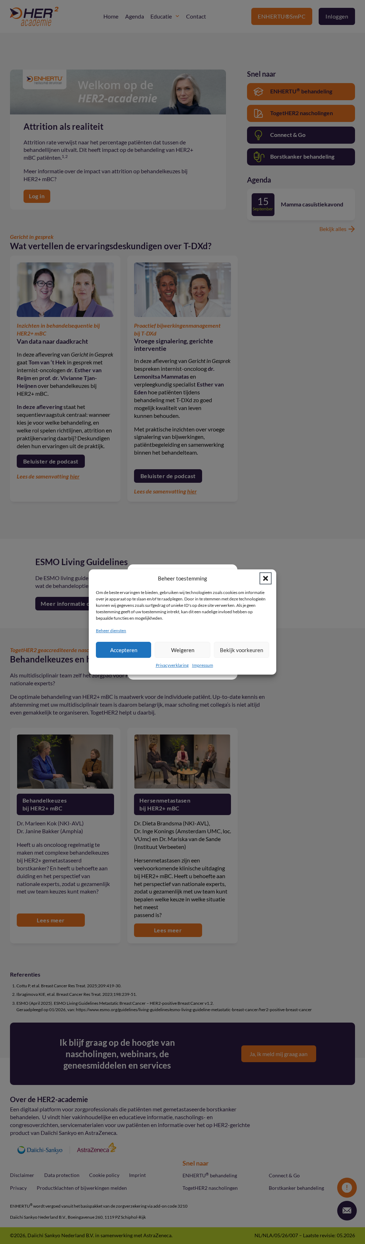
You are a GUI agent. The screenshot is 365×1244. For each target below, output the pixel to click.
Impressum (202, 665)
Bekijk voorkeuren (241, 650)
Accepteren (123, 650)
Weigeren (182, 650)
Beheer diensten (111, 631)
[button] (265, 578)
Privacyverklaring (172, 665)
